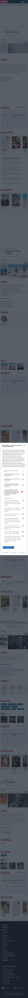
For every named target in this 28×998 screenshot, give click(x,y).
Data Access (14, 552)
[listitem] (14, 471)
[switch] (22, 474)
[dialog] (14, 499)
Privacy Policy (22, 552)
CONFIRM (8, 547)
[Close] (25, 445)
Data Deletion (6, 552)
